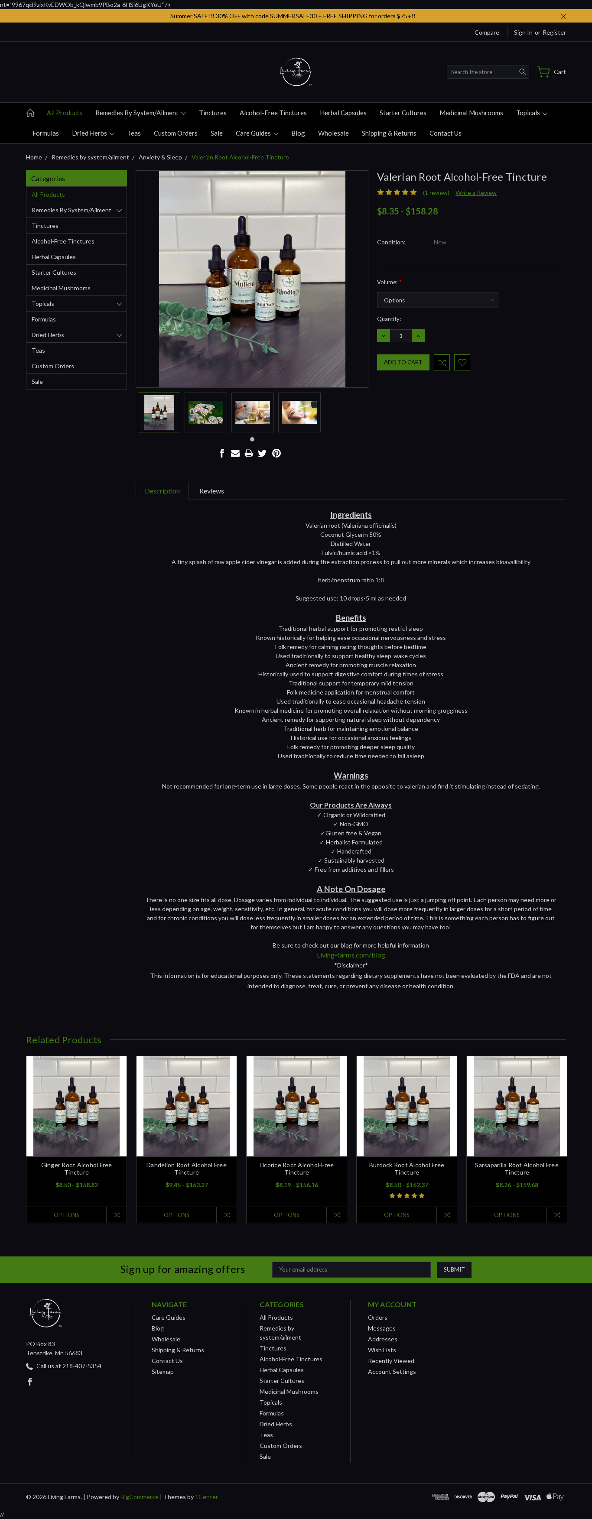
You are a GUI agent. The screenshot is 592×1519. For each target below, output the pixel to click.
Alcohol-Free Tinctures (273, 113)
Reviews (211, 491)
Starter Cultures (403, 113)
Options (66, 1214)
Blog (298, 133)
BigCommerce (139, 1496)
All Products (64, 113)
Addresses (382, 1339)
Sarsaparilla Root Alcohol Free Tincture (517, 1168)
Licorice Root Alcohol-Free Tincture (297, 1168)
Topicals (528, 113)
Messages (382, 1328)
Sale (217, 133)
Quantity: (389, 318)
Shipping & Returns (389, 133)
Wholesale (333, 133)
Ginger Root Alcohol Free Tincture (76, 1168)
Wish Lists (382, 1349)
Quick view (76, 1126)
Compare (487, 32)
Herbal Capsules (343, 113)
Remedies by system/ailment (137, 113)
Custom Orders (176, 133)
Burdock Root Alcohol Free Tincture (406, 1168)
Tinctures (213, 113)
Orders (377, 1317)
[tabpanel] (159, 412)
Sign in (523, 32)
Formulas (46, 133)
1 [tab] (252, 439)
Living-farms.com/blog (351, 955)
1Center (206, 1496)
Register (554, 32)
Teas (134, 133)
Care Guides (254, 133)
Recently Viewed (391, 1360)
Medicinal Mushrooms (471, 113)
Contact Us (445, 133)
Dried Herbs (90, 133)
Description (162, 491)
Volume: (389, 281)
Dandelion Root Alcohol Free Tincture (186, 1168)
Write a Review (476, 192)
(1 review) (436, 192)
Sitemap (163, 1371)
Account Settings (392, 1371)
